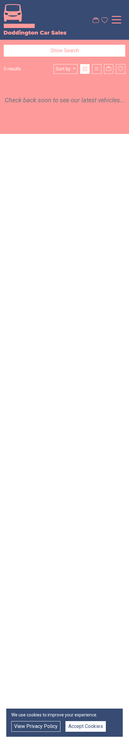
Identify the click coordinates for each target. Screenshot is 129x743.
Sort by (63, 69)
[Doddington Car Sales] (35, 19)
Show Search (64, 50)
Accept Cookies (85, 726)
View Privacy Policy (36, 726)
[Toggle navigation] (116, 19)
